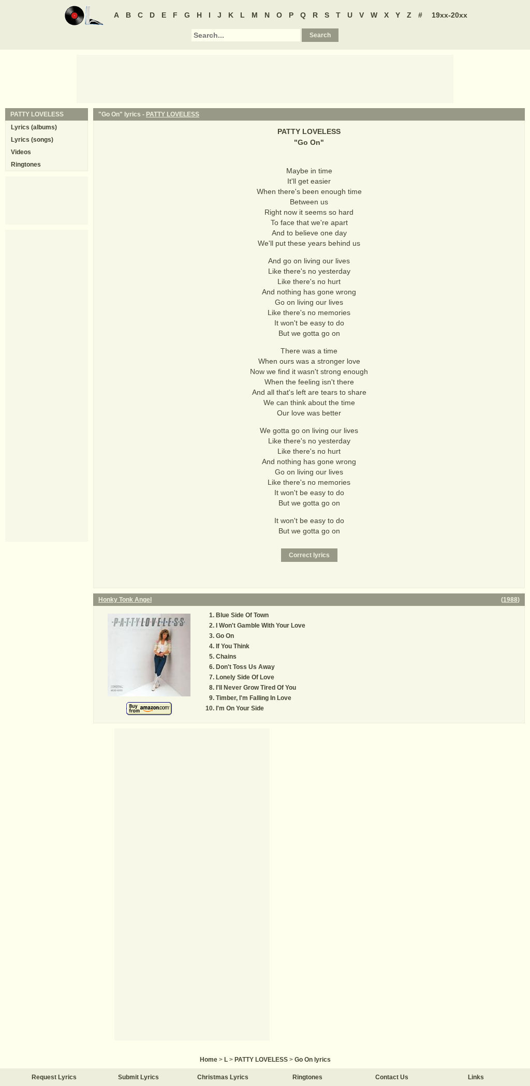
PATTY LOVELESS (172, 114)
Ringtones (26, 164)
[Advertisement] (265, 78)
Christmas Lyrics (222, 1077)
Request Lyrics (54, 1077)
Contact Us (391, 1077)
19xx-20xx (449, 15)
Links (476, 1077)
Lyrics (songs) (32, 139)
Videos (21, 152)
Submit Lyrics (138, 1077)
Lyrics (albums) (34, 127)
